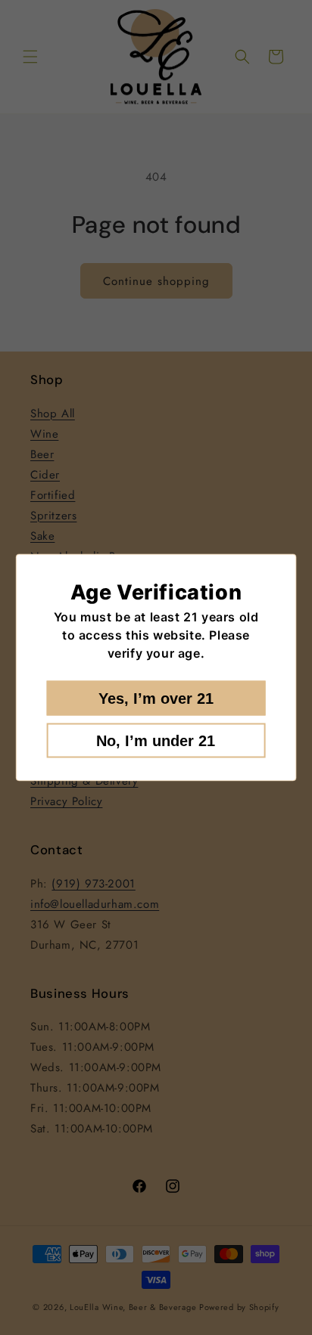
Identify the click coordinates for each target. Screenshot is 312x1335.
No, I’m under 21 (155, 741)
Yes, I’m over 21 (156, 698)
